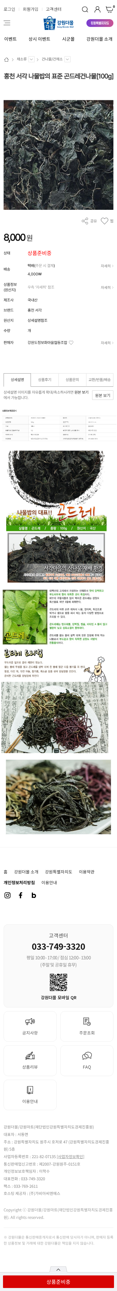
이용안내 (49, 882)
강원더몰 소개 (99, 39)
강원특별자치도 (58, 872)
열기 (58, 1269)
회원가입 (30, 9)
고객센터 (54, 9)
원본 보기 (81, 392)
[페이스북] (21, 895)
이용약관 (86, 872)
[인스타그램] (7, 895)
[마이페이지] (97, 9)
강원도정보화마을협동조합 (47, 342)
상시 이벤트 (39, 39)
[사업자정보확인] (70, 1156)
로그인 (9, 9)
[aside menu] (7, 23)
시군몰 (68, 39)
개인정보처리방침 (19, 882)
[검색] (85, 9)
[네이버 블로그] (34, 895)
